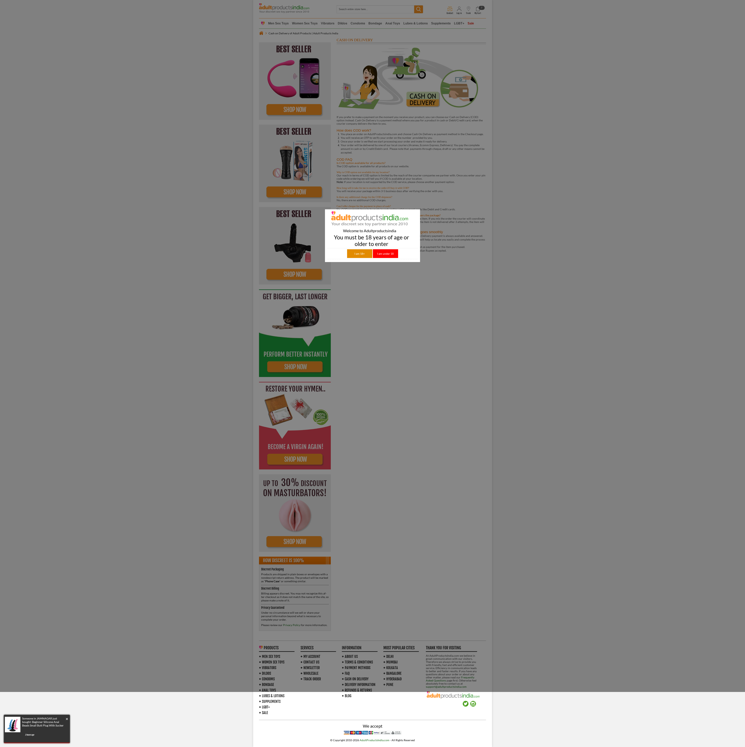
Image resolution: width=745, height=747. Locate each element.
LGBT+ (266, 707)
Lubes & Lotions (273, 696)
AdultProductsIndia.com (374, 740)
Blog (348, 696)
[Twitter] (466, 702)
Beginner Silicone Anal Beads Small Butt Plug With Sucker (43, 723)
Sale (265, 713)
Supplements (271, 701)
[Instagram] (473, 702)
